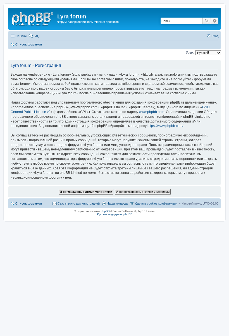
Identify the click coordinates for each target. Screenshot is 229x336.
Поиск (206, 21)
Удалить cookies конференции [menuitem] (156, 203)
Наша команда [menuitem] (117, 203)
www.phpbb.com (151, 112)
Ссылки (21, 36)
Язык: (190, 52)
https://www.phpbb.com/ (165, 126)
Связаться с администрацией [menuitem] (79, 203)
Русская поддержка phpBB (114, 214)
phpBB (105, 211)
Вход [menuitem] (214, 36)
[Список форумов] (33, 18)
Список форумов (28, 203)
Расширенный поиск (214, 21)
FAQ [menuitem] (37, 36)
